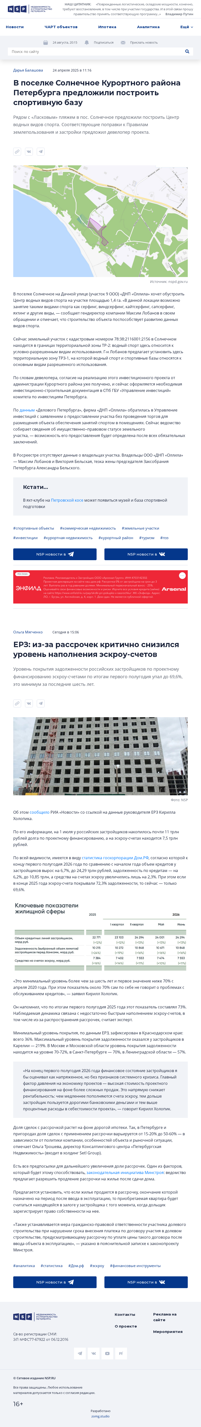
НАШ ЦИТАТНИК (77, 4)
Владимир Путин (179, 14)
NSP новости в (51, 554)
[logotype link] (30, 9)
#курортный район (116, 537)
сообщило (40, 812)
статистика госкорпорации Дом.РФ (115, 857)
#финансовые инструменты (135, 1265)
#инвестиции (25, 537)
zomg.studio (100, 1416)
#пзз (164, 537)
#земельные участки (140, 528)
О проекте (126, 1326)
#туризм (146, 537)
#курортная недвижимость (68, 537)
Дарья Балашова (28, 70)
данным (27, 410)
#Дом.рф (76, 1265)
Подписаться (103, 42)
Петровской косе (67, 500)
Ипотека (107, 26)
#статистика (52, 1265)
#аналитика (24, 1265)
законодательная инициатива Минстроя (125, 1172)
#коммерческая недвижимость (88, 528)
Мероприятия (168, 1331)
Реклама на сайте (164, 1317)
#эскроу (97, 1265)
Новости (15, 26)
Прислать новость (144, 42)
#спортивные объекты (33, 528)
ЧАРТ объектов (61, 26)
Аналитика (148, 26)
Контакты (125, 1314)
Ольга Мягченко (28, 631)
